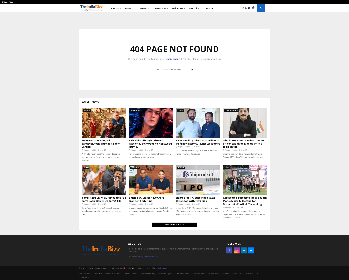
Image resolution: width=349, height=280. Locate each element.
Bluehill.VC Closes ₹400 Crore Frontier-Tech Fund (146, 199)
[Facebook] (240, 8)
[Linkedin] (246, 8)
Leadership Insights (231, 110)
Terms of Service (199, 274)
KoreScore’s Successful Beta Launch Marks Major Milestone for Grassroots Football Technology (245, 201)
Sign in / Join (8, 2)
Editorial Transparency (165, 274)
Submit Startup (84, 277)
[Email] (250, 8)
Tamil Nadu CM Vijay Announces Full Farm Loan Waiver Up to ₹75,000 (104, 199)
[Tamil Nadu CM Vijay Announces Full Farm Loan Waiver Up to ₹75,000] (104, 180)
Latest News (90, 101)
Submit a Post (237, 274)
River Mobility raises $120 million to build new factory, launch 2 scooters (198, 142)
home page (173, 59)
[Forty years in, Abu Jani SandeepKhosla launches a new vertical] (104, 123)
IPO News (181, 168)
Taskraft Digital (161, 268)
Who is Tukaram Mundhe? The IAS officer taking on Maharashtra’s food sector (243, 144)
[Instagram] (243, 8)
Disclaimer (225, 274)
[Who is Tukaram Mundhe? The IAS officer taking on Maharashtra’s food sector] (245, 123)
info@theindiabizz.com (148, 256)
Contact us (98, 274)
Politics (86, 168)
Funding (180, 110)
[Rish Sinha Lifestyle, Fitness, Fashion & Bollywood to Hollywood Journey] (151, 123)
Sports (227, 168)
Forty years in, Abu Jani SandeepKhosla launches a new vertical (101, 144)
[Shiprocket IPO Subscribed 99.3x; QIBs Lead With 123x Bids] (198, 180)
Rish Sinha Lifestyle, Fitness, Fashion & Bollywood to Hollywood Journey (150, 144)
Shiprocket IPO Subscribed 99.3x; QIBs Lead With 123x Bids (195, 199)
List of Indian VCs (251, 274)
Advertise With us (183, 274)
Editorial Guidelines (131, 274)
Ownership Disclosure (113, 274)
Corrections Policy (148, 274)
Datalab (209, 8)
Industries (114, 8)
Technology (177, 8)
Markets (143, 8)
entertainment (135, 110)
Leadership (194, 8)
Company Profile (85, 274)
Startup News (159, 8)
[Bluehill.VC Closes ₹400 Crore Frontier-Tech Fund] (151, 180)
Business (129, 8)
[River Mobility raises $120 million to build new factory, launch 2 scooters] (198, 123)
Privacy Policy (213, 274)
